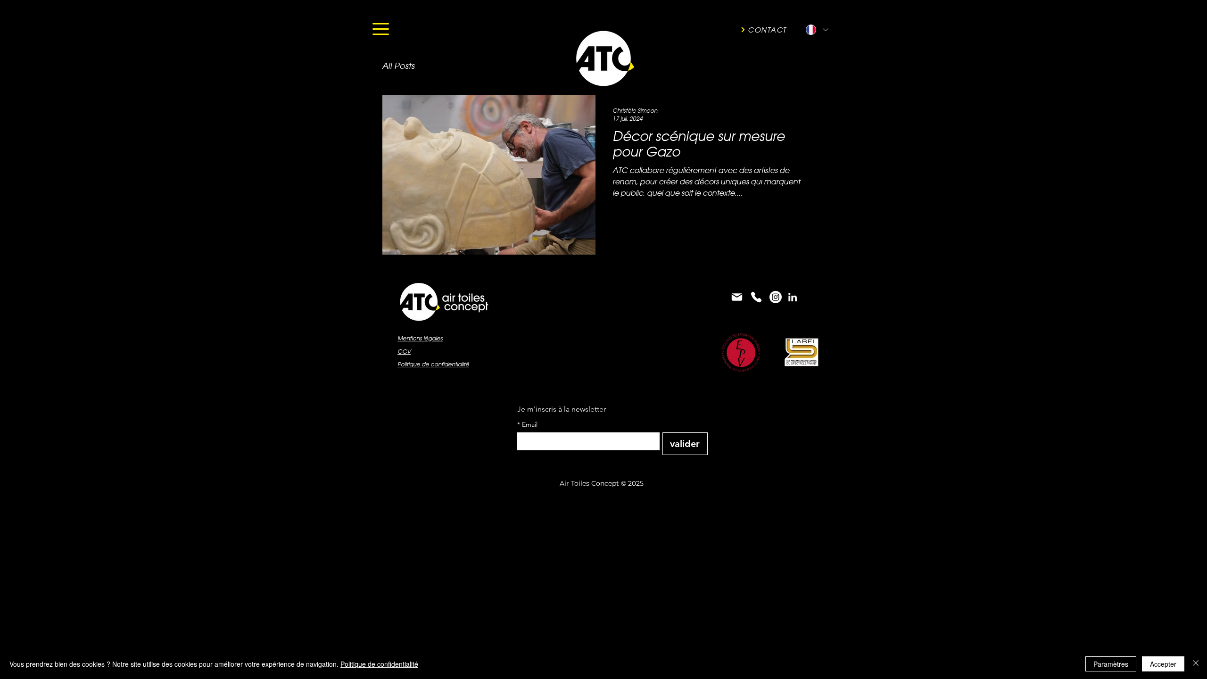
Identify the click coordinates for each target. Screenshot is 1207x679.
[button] (380, 29)
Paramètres (1110, 664)
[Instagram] (775, 297)
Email (527, 425)
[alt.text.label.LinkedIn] (792, 297)
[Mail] (737, 297)
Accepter (1163, 664)
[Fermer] (1195, 663)
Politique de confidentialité (379, 664)
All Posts (398, 66)
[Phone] (756, 297)
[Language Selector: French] (816, 30)
